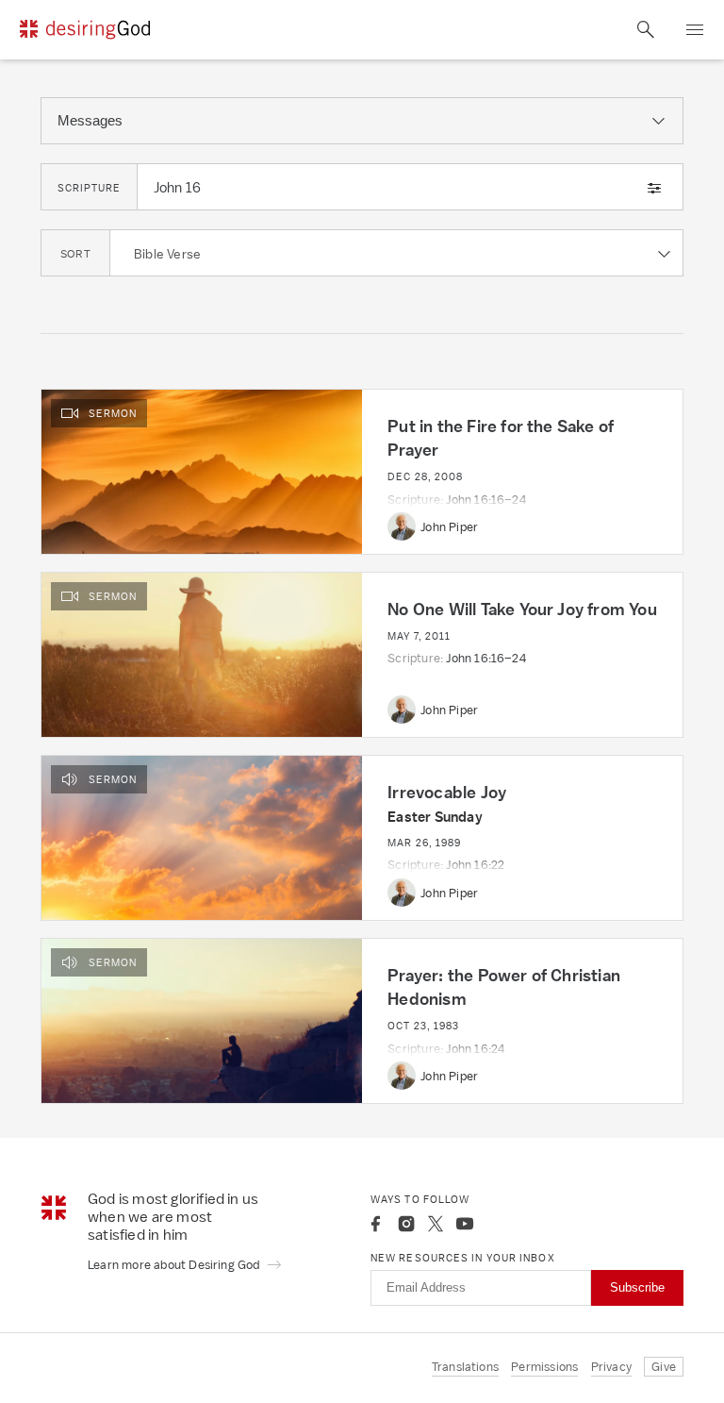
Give (663, 1367)
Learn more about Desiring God (175, 1265)
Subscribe (637, 1287)
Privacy (611, 1367)
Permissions (544, 1367)
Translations (465, 1367)
